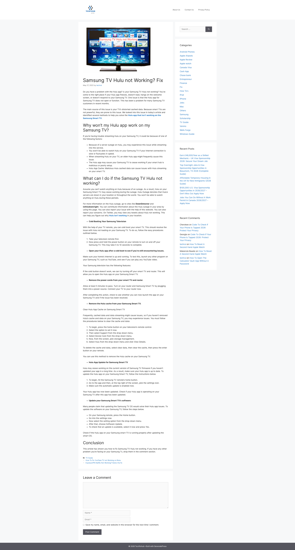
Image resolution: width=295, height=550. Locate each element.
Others (183, 110)
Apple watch (185, 63)
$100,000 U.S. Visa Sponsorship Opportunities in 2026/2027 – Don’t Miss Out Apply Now (195, 191)
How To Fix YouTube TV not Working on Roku (103, 460)
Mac (182, 106)
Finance (183, 83)
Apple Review (186, 59)
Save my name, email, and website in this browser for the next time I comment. (122, 525)
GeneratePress (160, 546)
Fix (181, 87)
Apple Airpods (186, 56)
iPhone (183, 99)
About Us (176, 10)
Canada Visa (186, 67)
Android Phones (187, 52)
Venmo (183, 126)
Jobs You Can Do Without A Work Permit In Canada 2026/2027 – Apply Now (195, 200)
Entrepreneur (186, 79)
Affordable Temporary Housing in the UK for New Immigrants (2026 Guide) (195, 181)
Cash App (184, 71)
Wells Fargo (185, 130)
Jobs (182, 103)
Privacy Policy (204, 10)
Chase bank (185, 75)
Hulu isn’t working (118, 215)
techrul (183, 244)
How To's (184, 91)
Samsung (184, 114)
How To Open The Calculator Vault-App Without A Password (194, 261)
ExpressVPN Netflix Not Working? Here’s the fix (104, 463)
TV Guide (89, 458)
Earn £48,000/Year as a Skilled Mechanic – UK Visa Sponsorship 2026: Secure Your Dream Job (195, 158)
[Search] (208, 29)
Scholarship (185, 118)
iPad (182, 95)
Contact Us (189, 10)
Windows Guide (187, 134)
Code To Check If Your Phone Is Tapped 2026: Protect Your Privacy (194, 227)
